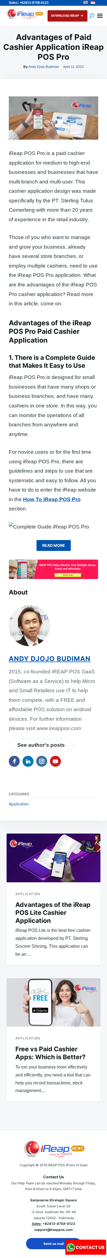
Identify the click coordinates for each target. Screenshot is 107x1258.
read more (53, 545)
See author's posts (41, 745)
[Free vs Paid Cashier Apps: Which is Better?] (53, 1002)
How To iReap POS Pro (52, 499)
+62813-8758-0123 (59, 1224)
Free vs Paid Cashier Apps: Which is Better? (50, 1053)
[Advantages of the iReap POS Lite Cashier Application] (53, 858)
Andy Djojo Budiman (43, 67)
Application (19, 804)
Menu (100, 16)
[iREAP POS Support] (86, 1253)
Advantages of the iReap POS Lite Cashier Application (53, 912)
